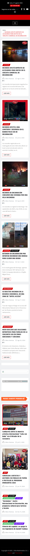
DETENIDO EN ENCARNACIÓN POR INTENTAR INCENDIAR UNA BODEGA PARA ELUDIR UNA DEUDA (14, 256)
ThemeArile (18, 553)
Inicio (4, 30)
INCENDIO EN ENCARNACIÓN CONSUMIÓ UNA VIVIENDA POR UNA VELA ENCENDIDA (15, 195)
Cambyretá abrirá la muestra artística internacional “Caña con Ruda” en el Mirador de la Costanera (14, 435)
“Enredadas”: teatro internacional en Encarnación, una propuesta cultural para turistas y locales (15, 505)
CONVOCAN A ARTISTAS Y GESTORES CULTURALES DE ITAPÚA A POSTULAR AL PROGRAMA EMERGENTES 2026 (14, 479)
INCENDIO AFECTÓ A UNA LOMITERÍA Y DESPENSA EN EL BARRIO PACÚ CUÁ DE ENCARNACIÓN (13, 131)
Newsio (10, 553)
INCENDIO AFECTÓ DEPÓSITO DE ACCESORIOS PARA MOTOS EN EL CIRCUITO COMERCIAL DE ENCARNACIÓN (14, 34)
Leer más (7, 93)
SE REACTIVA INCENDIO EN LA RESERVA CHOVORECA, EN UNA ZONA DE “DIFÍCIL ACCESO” (13, 294)
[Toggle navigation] (15, 23)
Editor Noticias (9, 78)
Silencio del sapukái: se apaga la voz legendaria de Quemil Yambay (15, 527)
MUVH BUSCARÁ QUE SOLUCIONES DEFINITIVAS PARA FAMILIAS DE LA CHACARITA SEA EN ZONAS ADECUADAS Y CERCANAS (14, 333)
